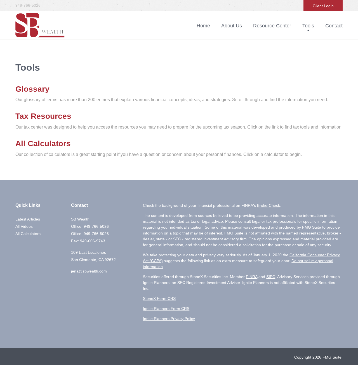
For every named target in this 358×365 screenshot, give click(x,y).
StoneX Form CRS (159, 298)
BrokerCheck (268, 205)
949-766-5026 (28, 5)
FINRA (251, 276)
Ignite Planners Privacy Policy (169, 318)
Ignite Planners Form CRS (166, 308)
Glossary (32, 89)
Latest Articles (27, 219)
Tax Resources (43, 116)
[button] (231, 25)
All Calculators (43, 143)
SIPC (270, 276)
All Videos (24, 226)
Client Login (323, 6)
